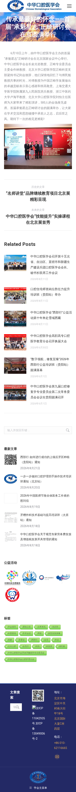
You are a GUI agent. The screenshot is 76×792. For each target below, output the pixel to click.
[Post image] (15, 263)
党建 (10, 640)
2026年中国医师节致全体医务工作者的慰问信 (44, 498)
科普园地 (12, 633)
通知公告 (27, 627)
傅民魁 (62, 646)
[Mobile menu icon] (69, 6)
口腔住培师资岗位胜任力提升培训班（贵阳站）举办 (50, 291)
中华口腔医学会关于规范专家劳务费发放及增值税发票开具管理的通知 (45, 537)
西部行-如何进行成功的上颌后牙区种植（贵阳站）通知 (45, 459)
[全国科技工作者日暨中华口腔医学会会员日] (29, 578)
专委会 (22, 640)
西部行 (34, 640)
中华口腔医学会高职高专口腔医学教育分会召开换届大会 (50, 338)
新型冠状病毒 (54, 633)
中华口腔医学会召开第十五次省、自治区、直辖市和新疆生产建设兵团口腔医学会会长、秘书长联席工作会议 (50, 265)
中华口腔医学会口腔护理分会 (21, 659)
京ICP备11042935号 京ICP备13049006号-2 (38, 723)
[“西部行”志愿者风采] (12, 578)
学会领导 (12, 627)
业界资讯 (41, 627)
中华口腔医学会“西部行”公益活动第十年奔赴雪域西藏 (51, 315)
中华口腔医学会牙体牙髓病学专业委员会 (26, 653)
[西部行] (63, 578)
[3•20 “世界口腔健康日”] (46, 578)
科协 (37, 646)
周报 (39, 633)
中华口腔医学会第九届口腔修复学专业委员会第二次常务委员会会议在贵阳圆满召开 (50, 392)
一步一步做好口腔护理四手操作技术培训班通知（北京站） (45, 479)
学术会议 (27, 633)
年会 (57, 640)
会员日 (26, 646)
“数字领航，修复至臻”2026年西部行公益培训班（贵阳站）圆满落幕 (50, 364)
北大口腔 (12, 646)
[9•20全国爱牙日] (12, 595)
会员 (46, 640)
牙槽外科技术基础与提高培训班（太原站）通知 (44, 517)
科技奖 (49, 646)
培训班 (55, 627)
